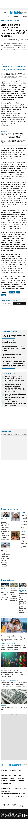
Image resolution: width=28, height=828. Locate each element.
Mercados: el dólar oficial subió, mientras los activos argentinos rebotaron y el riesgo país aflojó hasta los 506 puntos (13, 673)
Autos (20, 786)
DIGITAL (6, 805)
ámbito (2, 20)
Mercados (12, 9)
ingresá (25, 12)
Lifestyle (21, 778)
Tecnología (17, 788)
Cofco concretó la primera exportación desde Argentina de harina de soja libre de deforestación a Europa (17, 135)
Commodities (17, 434)
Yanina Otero (3, 39)
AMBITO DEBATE (22, 805)
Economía (15, 16)
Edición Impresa (6, 783)
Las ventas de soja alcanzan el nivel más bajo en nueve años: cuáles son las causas (14, 70)
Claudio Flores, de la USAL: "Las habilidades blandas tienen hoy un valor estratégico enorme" (5, 529)
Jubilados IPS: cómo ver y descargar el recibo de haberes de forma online (15, 403)
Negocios (4, 778)
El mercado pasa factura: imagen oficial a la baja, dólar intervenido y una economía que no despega (15, 379)
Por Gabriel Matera (5, 539)
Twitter (2, 765)
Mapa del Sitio (5, 791)
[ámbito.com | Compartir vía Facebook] (22, 39)
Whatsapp (21, 765)
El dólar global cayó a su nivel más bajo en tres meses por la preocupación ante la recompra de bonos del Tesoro (14, 684)
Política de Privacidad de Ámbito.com (13, 794)
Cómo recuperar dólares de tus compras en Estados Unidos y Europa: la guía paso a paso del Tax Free (13, 638)
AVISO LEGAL (5, 796)
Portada (4, 770)
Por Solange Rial (22, 615)
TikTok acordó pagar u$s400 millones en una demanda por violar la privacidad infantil (14, 356)
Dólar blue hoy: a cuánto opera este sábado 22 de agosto (13, 336)
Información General (8, 786)
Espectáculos (5, 788)
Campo (3, 295)
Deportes (21, 781)
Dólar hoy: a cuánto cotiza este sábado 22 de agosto (12, 341)
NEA (18, 292)
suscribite (21, 12)
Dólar (7, 16)
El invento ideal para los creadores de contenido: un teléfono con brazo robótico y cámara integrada (5, 558)
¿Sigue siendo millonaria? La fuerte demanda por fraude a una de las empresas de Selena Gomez (24, 541)
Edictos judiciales (18, 796)
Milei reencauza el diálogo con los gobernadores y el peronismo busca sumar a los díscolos (15, 396)
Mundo (12, 781)
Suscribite (19, 303)
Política (22, 773)
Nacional (4, 781)
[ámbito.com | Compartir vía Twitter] (23, 39)
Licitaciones (13, 799)
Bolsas (10, 434)
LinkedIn (13, 765)
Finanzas (25, 16)
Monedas (3, 434)
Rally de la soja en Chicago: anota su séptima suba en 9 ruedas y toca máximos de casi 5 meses (17, 141)
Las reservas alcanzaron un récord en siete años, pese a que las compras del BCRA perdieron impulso (13, 647)
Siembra (16, 20)
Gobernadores (20, 9)
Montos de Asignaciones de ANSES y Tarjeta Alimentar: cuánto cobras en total (14, 348)
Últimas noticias (15, 770)
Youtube (17, 764)
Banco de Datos (6, 775)
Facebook (5, 765)
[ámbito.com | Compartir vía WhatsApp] (20, 39)
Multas (3, 799)
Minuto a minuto (5, 668)
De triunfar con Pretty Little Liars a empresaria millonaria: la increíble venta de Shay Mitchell (24, 522)
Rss (25, 788)
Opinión (12, 778)
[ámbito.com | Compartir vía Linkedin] (25, 39)
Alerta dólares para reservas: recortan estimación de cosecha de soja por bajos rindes (14, 65)
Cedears (24, 434)
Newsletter (23, 765)
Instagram (9, 765)
